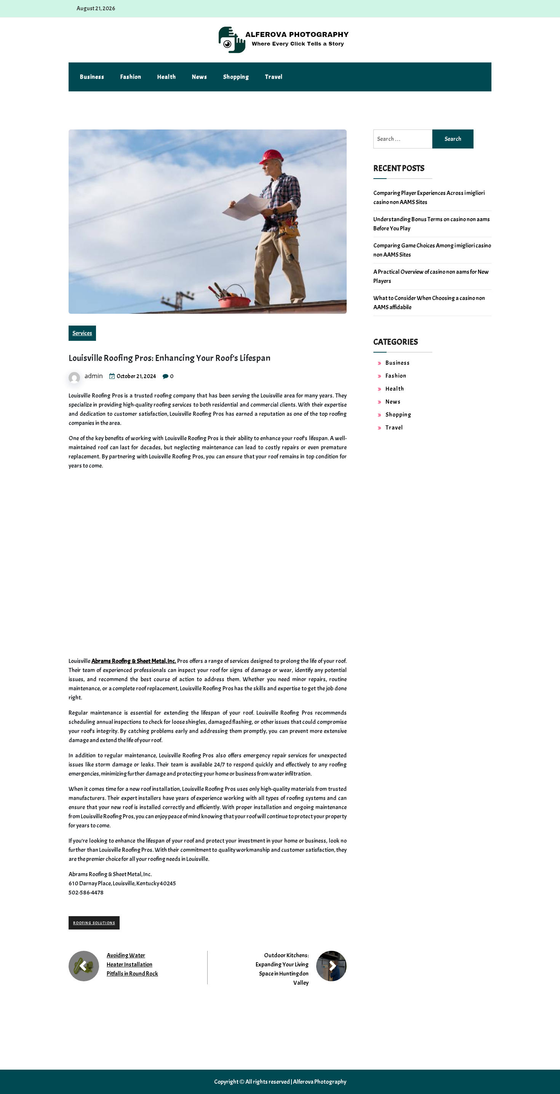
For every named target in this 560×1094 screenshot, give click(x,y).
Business (92, 77)
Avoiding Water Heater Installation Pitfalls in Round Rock (132, 964)
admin (94, 376)
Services (82, 333)
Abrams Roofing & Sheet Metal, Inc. (133, 661)
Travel (274, 77)
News (199, 77)
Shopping (236, 77)
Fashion (130, 77)
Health (166, 77)
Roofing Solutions (94, 922)
